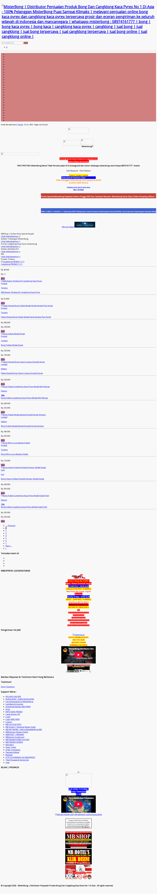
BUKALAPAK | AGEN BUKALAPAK (20, 699)
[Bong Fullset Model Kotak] (13, 334)
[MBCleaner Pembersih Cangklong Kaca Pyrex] (21, 281)
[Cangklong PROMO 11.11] (12, 261)
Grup (8, 709)
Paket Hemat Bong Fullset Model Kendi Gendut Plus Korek (26, 317)
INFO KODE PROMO (14, 711)
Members (10, 744)
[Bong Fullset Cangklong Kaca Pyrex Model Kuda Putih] (25, 495)
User (8, 762)
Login (8, 717)
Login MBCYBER (13, 719)
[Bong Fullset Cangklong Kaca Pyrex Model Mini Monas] (25, 386)
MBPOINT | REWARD (15, 734)
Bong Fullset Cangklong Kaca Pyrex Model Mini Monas (24, 398)
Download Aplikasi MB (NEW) (18, 706)
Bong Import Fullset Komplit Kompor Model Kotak (22, 479)
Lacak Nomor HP (13, 714)
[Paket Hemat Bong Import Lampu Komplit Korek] (23, 362)
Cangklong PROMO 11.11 (12, 264)
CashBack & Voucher (14, 704)
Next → (9, 546)
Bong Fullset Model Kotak (12, 345)
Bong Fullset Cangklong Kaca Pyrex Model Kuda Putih (24, 507)
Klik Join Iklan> (68, 227)
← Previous (10, 525)
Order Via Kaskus (13, 750)
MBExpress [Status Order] (17, 732)
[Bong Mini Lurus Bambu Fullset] (15, 443)
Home (20, 124)
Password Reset (12, 752)
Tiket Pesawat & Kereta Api (17, 760)
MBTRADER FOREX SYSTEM (17, 739)
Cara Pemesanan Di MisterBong (19, 701)
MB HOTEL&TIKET (14, 724)
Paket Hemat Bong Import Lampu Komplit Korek (22, 373)
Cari (25, 43)
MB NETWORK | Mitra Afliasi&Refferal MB (24, 729)
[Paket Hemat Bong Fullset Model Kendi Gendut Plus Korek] (27, 305)
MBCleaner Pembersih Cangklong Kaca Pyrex (20, 292)
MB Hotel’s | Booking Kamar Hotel (21, 727)
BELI (3, 278)
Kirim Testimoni (8, 686)
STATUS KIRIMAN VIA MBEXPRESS (20, 757)
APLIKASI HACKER (13, 696)
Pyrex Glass (91, 177)
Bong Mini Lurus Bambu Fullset (14, 454)
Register (9, 755)
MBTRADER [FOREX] (14, 742)
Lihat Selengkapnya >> (10, 236)
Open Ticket (11, 747)
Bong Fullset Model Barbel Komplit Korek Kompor (22, 426)
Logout (9, 722)
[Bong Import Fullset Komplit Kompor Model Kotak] (23, 467)
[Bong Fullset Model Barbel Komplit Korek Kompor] (23, 414)
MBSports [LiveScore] (15, 737)
